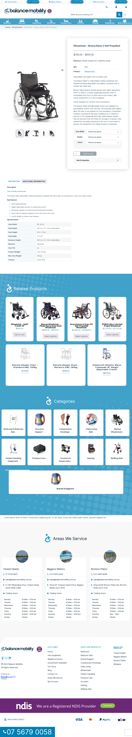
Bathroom (7, 23)
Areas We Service (55, 678)
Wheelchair (51, 23)
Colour (80, 142)
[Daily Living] (36, 20)
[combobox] (93, 14)
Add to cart (88, 154)
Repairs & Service (55, 659)
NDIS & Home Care (124, 23)
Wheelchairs (17, 27)
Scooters (80, 23)
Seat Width (80, 131)
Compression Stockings (65, 489)
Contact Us (53, 674)
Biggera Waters (120, 657)
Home (7, 27)
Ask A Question (83, 160)
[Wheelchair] (51, 20)
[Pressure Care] (66, 20)
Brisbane (117, 664)
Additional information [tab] (34, 181)
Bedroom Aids (87, 655)
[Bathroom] (7, 20)
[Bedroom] (22, 20)
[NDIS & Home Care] (124, 20)
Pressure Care (66, 23)
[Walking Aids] (110, 20)
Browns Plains (99, 569)
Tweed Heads (11, 569)
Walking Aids (110, 23)
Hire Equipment (54, 655)
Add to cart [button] (20, 335)
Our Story (52, 666)
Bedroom (22, 23)
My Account (53, 681)
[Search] (119, 14)
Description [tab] (14, 181)
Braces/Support (87, 659)
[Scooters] (80, 20)
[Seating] (95, 20)
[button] (62, 70)
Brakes (80, 137)
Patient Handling (88, 674)
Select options (50, 336)
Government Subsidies (57, 663)
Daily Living (36, 23)
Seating (95, 23)
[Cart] (126, 7)
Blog (50, 670)
